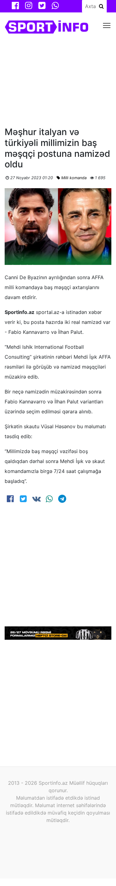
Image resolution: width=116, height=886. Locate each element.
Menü (106, 25)
